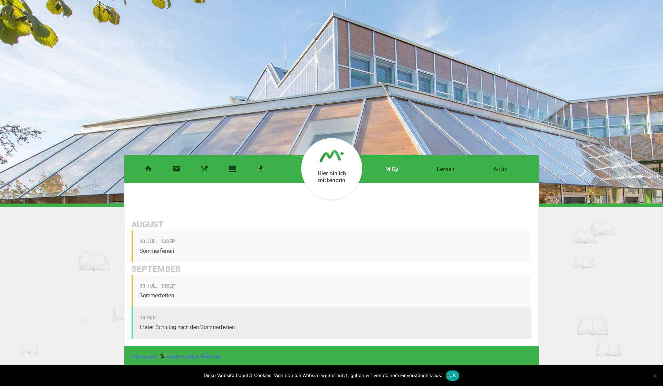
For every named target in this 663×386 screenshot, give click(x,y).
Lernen (445, 169)
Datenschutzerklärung (192, 356)
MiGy (391, 169)
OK (452, 375)
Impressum (145, 356)
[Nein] (654, 375)
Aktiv (500, 169)
